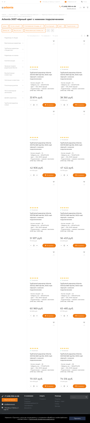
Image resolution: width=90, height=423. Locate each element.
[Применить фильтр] (48, 30)
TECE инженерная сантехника (10, 91)
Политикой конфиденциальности (41, 419)
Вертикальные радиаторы (12, 43)
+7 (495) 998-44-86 (68, 6)
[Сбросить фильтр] (52, 30)
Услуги (42, 396)
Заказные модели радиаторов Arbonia (10, 67)
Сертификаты (28, 405)
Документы (27, 408)
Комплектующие (9, 61)
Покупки (57, 399)
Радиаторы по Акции (11, 38)
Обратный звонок (9, 400)
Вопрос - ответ (59, 401)
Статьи (57, 404)
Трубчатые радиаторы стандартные (11, 49)
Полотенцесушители (11, 85)
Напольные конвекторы (12, 80)
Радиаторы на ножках (11, 55)
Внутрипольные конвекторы (9, 74)
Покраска (43, 399)
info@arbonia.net (71, 1)
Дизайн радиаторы (10, 98)
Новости (27, 399)
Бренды (57, 406)
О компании (28, 396)
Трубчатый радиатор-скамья (11, 104)
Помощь (58, 396)
